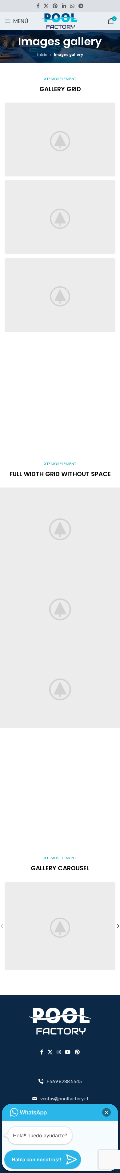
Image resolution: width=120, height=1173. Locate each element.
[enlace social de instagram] (58, 1052)
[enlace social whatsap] (72, 5)
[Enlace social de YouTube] (68, 1052)
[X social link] (46, 5)
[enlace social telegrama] (81, 5)
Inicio (42, 54)
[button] (106, 1112)
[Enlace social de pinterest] (55, 5)
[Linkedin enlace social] (64, 5)
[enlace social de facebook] (38, 5)
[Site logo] (60, 20)
